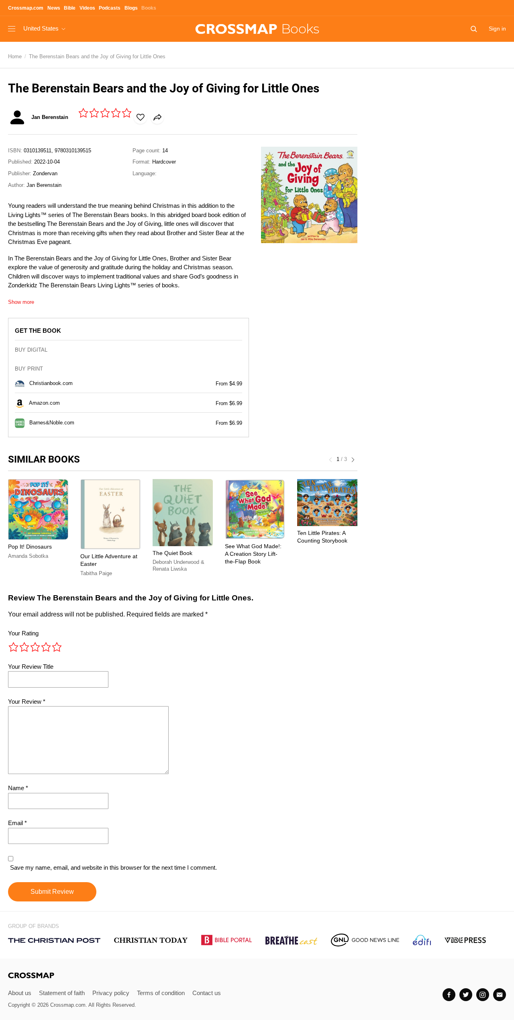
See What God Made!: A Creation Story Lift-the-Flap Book (253, 554)
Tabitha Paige (96, 573)
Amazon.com (44, 403)
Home (15, 56)
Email (17, 822)
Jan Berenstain (44, 185)
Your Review (26, 701)
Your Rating (23, 633)
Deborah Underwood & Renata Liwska (178, 565)
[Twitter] (465, 994)
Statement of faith (62, 992)
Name (18, 787)
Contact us (206, 992)
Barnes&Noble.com (51, 423)
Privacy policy (110, 992)
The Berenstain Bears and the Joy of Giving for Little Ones (97, 56)
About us (19, 992)
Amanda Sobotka (28, 556)
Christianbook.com (51, 383)
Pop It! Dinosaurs (30, 546)
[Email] (499, 994)
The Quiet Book (172, 553)
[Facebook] (449, 994)
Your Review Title (30, 666)
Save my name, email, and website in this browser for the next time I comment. (113, 867)
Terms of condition (161, 992)
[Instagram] (482, 994)
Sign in (497, 28)
